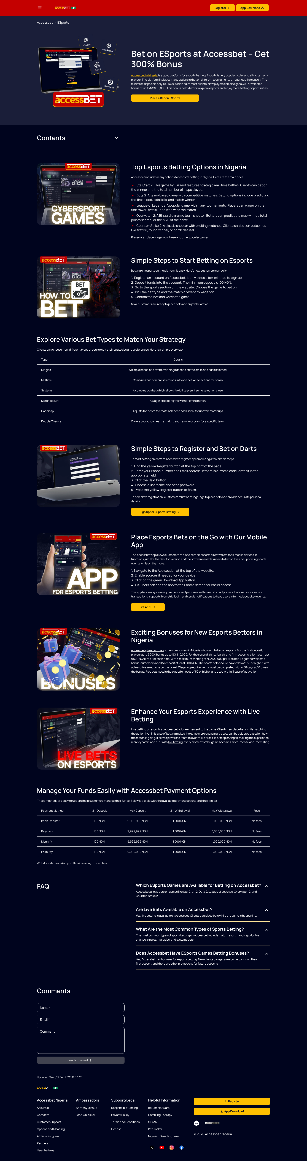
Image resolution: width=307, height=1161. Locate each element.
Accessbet (45, 22)
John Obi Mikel (85, 1115)
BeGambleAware (158, 1108)
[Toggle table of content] (116, 138)
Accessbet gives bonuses (147, 650)
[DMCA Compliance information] (212, 1123)
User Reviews (45, 1150)
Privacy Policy (120, 1115)
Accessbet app (146, 555)
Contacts (43, 1115)
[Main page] (61, 8)
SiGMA (152, 1122)
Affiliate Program (48, 1136)
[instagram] (171, 1147)
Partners (42, 1143)
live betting (175, 742)
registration (155, 497)
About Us (43, 1108)
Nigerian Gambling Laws (163, 1136)
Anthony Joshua (86, 1108)
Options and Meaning (51, 1129)
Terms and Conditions (125, 1122)
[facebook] (181, 1147)
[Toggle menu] (39, 7)
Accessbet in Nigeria (144, 75)
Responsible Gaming (124, 1108)
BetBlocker (155, 1129)
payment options (185, 801)
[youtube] (161, 1147)
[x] (151, 1147)
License (116, 1129)
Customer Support (49, 1122)
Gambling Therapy (160, 1115)
